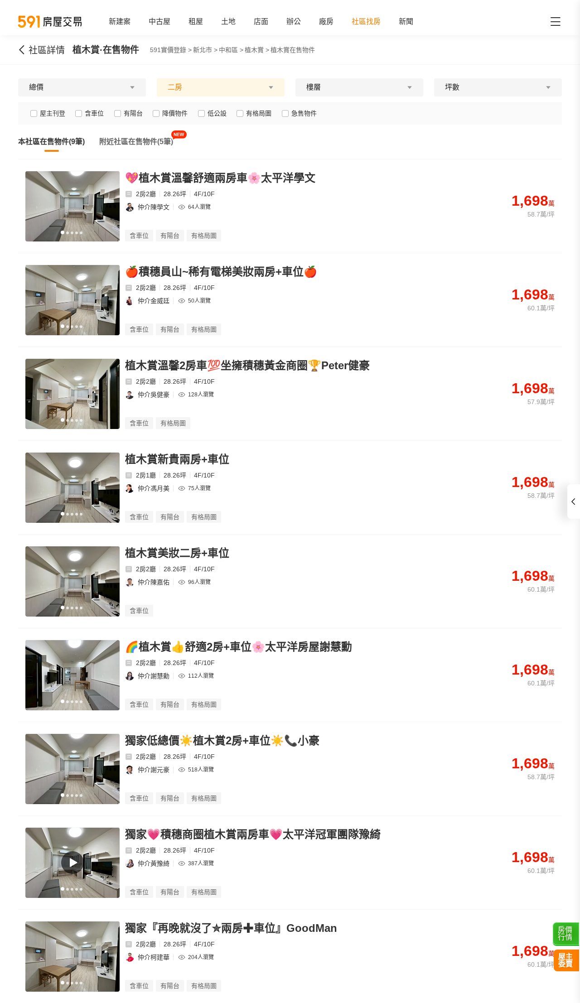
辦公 (293, 21)
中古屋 (159, 21)
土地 (228, 21)
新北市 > (205, 49)
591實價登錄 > (171, 49)
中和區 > (231, 49)
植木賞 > (257, 49)
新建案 (119, 21)
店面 (261, 21)
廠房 (326, 21)
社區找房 (366, 21)
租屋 (195, 21)
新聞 (406, 21)
